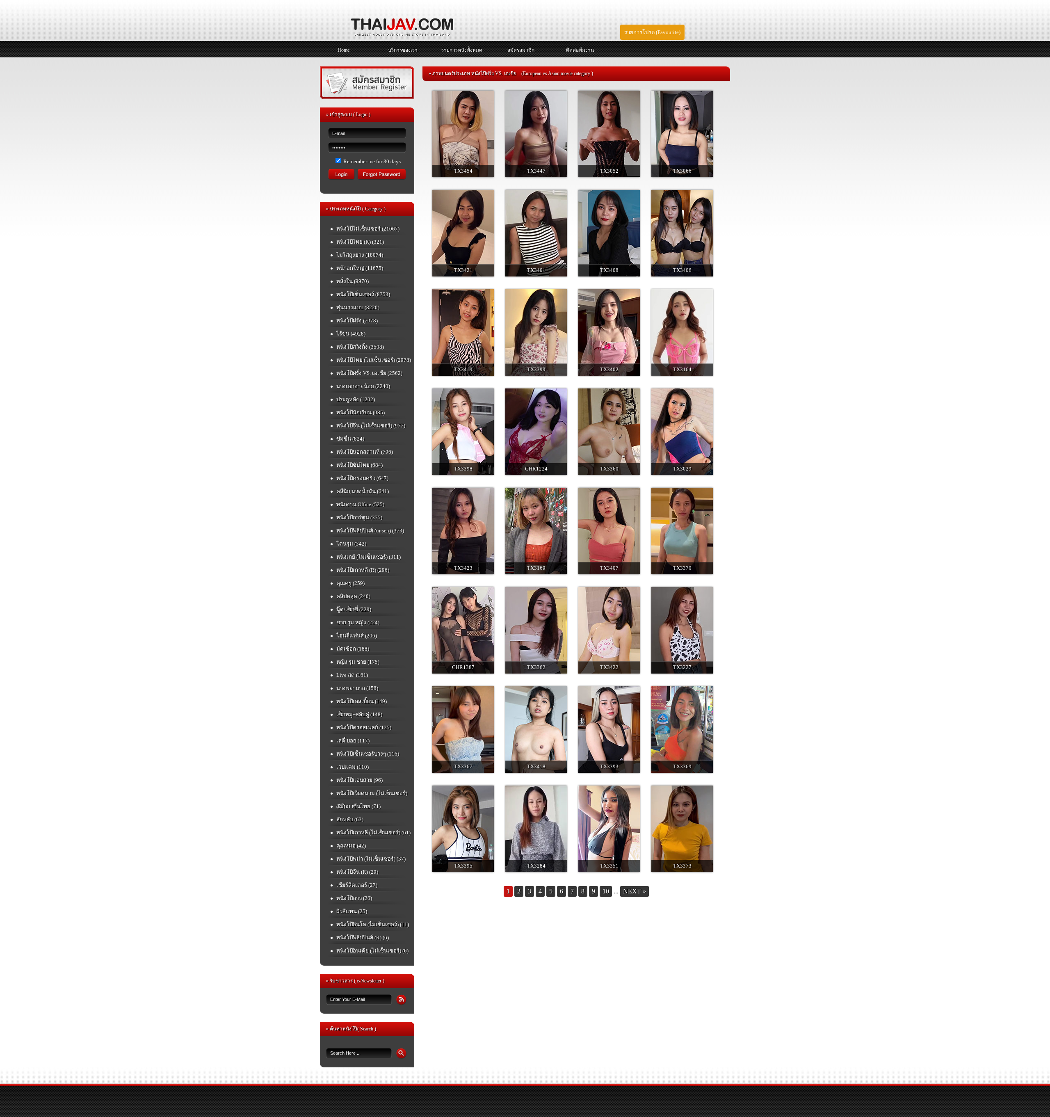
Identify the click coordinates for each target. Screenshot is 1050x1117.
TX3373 (682, 866)
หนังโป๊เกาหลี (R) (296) (362, 570)
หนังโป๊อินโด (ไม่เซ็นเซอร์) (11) (372, 924)
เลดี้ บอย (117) (353, 741)
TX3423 (463, 568)
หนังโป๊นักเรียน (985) (360, 412)
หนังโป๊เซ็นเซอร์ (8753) (363, 294)
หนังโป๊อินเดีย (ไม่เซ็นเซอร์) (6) (372, 951)
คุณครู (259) (350, 583)
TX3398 (463, 469)
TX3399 (536, 369)
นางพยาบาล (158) (357, 688)
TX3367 (463, 766)
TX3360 (609, 469)
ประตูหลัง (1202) (355, 399)
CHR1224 (536, 469)
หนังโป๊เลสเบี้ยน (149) (361, 701)
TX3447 (536, 171)
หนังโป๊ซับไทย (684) (359, 465)
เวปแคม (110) (352, 767)
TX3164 (682, 369)
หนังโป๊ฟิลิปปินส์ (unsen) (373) (370, 531)
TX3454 (463, 171)
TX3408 (609, 270)
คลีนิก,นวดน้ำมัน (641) (362, 491)
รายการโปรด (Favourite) (652, 32)
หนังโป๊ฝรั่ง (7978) (357, 321)
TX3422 (609, 667)
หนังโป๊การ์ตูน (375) (359, 517)
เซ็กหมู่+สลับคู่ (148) (359, 714)
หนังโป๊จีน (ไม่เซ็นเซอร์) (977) (370, 426)
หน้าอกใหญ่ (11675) (359, 268)
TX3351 (609, 866)
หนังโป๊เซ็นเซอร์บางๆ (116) (367, 754)
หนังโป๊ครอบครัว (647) (362, 478)
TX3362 (536, 667)
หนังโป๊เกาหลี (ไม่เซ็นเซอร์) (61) (373, 832)
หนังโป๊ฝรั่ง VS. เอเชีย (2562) (369, 373)
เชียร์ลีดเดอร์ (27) (356, 885)
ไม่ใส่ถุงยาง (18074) (359, 255)
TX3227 (682, 667)
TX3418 (536, 766)
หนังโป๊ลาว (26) (354, 898)
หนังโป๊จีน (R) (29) (357, 872)
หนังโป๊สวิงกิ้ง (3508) (360, 347)
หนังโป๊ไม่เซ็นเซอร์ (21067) (367, 229)
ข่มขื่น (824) (350, 439)
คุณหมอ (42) (351, 846)
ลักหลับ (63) (349, 819)
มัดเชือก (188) (352, 649)
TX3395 (463, 866)
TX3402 (609, 369)
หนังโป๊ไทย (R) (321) (360, 242)
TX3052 (609, 171)
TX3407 (609, 568)
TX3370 (682, 568)
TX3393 (609, 766)
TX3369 (682, 766)
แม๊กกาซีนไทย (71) (358, 806)
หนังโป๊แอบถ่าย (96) (359, 780)
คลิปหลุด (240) (353, 596)
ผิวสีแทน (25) (351, 911)
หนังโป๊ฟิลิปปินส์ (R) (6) (362, 937)
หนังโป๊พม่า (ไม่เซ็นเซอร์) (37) (371, 859)
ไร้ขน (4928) (350, 334)
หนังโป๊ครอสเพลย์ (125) (363, 727)
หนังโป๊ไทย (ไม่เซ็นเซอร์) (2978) (373, 360)
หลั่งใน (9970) (352, 281)
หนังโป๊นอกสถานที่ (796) (364, 452)
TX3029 (682, 469)
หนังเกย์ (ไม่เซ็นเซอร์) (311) (368, 557)
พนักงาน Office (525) (360, 504)
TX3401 (536, 270)
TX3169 (536, 568)
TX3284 (536, 866)
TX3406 (682, 270)
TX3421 (463, 270)
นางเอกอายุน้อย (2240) (363, 386)
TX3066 (682, 171)
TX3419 (463, 369)
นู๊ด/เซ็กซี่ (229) (353, 609)
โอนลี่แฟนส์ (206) (356, 636)
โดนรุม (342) (351, 544)
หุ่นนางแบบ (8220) (357, 307)
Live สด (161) (352, 675)
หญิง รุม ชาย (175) (357, 662)
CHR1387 (463, 667)
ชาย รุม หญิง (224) (357, 622)
